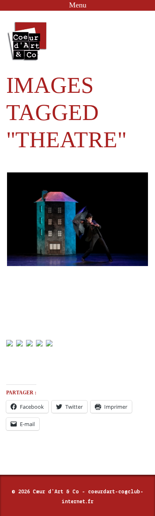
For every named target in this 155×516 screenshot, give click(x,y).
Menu (77, 5)
